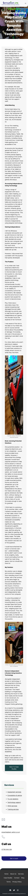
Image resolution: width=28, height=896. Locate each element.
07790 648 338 (7, 849)
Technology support (14, 802)
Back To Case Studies (14, 768)
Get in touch (14, 858)
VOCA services (12, 806)
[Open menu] (25, 3)
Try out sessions (12, 799)
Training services (13, 809)
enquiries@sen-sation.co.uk (11, 832)
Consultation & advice (14, 795)
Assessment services (14, 792)
